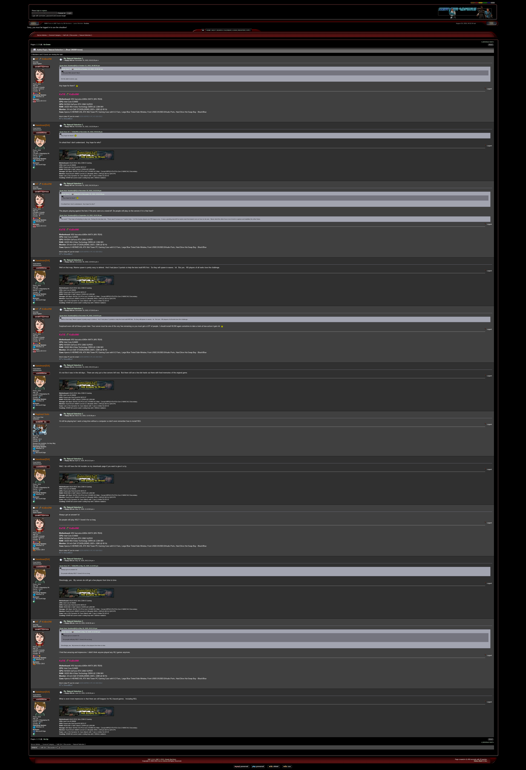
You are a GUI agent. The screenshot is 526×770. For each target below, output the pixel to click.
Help (213, 30)
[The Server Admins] (34, 168)
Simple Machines (170, 759)
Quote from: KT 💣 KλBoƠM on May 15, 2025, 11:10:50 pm (79, 566)
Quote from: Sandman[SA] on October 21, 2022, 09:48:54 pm (80, 65)
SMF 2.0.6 (151, 759)
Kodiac (86, 23)
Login (234, 30)
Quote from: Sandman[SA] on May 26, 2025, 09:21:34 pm (78, 628)
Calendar (227, 30)
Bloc (485, 761)
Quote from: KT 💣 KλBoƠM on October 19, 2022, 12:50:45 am (82, 69)
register (44, 10)
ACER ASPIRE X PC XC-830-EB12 (90, 116)
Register (241, 30)
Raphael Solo (42, 414)
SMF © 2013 (160, 759)
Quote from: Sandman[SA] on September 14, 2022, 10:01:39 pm (81, 215)
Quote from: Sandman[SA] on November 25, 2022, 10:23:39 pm (80, 190)
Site (248, 30)
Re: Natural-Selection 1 (73, 58)
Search (219, 30)
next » (491, 42)
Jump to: (34, 747)
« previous (485, 42)
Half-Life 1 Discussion (70, 35)
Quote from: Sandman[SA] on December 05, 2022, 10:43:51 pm (80, 315)
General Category (55, 35)
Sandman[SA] (42, 125)
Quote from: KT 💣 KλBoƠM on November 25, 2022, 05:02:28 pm (81, 132)
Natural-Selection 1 (85, 35)
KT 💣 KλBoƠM (43, 59)
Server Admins (42, 35)
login (38, 10)
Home (208, 30)
